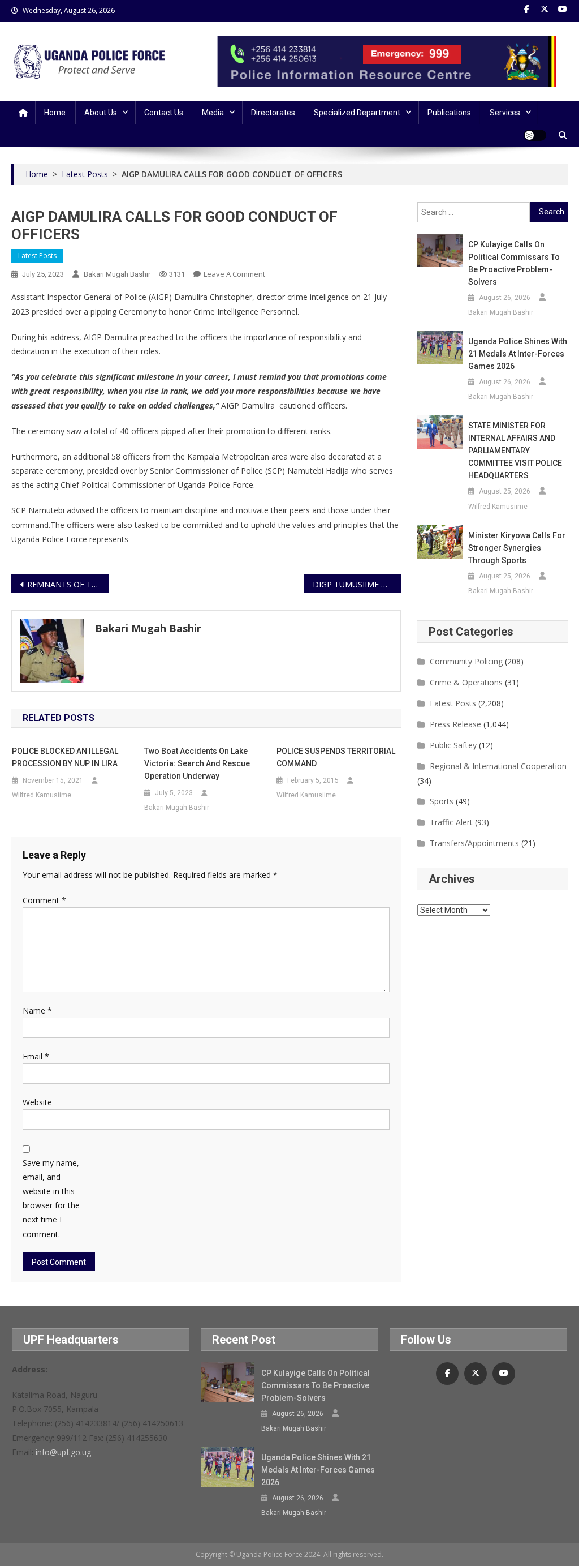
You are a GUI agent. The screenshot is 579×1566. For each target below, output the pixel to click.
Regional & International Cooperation (498, 766)
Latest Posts (37, 255)
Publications (449, 112)
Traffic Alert (451, 822)
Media (213, 112)
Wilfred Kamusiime (41, 795)
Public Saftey (453, 745)
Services (505, 112)
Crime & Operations (466, 682)
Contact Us (163, 112)
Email (36, 1056)
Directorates (273, 112)
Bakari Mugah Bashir (117, 274)
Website (37, 1102)
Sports (441, 801)
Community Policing (466, 661)
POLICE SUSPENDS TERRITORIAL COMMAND (335, 757)
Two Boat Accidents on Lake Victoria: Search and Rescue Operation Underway (197, 763)
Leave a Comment (234, 274)
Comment (44, 900)
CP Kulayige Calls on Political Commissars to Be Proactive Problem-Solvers (514, 263)
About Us (100, 112)
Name (37, 1010)
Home (55, 112)
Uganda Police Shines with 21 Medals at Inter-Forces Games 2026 (517, 354)
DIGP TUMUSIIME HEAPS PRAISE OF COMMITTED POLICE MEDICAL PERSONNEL (357, 584)
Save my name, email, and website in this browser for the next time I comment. (51, 1198)
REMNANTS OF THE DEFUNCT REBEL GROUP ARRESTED (68, 584)
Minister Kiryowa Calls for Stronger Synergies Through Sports (516, 548)
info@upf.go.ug (63, 1452)
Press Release (455, 724)
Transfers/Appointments (474, 843)
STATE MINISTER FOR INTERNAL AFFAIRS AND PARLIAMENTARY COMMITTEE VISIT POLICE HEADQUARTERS (515, 450)
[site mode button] (535, 135)
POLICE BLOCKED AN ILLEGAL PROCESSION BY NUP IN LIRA (65, 757)
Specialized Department (357, 112)
